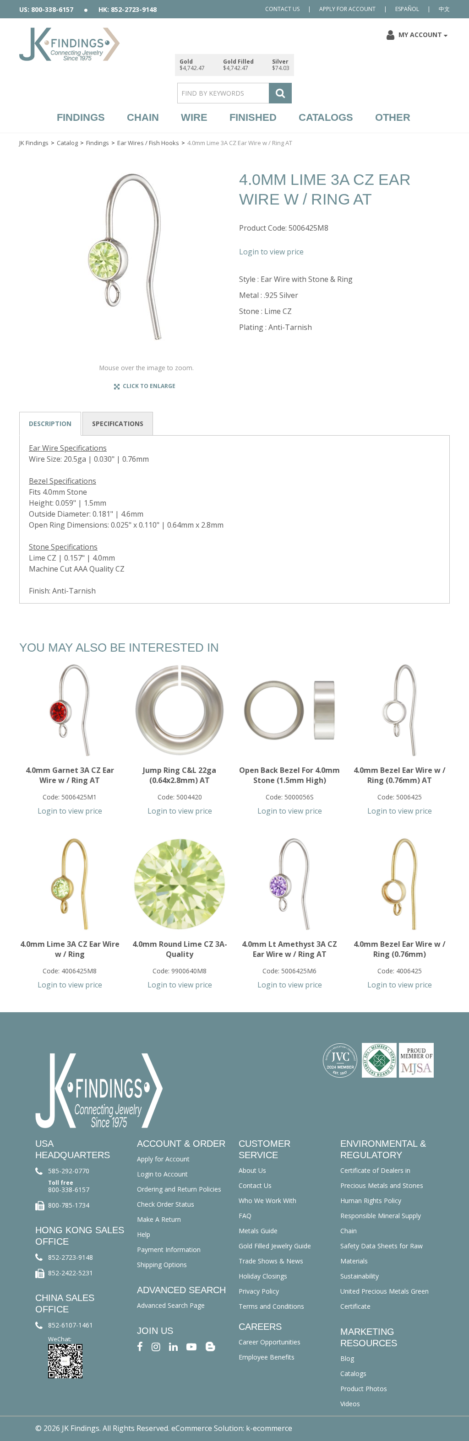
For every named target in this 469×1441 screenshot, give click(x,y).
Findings (81, 117)
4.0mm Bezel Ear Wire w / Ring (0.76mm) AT (400, 775)
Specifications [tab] (117, 423)
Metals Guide (258, 1230)
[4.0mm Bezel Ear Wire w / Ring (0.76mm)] (399, 884)
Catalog (67, 143)
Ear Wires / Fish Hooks (148, 143)
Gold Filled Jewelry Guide (275, 1245)
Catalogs (326, 117)
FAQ (245, 1215)
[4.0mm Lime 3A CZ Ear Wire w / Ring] (69, 884)
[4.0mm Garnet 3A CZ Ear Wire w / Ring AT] (69, 710)
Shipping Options (162, 1264)
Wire (194, 117)
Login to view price (271, 252)
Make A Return (159, 1219)
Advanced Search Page (171, 1305)
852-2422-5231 (70, 1272)
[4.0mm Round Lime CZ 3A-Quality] (179, 884)
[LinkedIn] (173, 1346)
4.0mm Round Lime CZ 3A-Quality (179, 949)
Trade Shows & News (271, 1261)
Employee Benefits (266, 1357)
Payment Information (169, 1249)
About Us (252, 1170)
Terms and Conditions (271, 1306)
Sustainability (359, 1276)
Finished (253, 117)
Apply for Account (347, 9)
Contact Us (282, 9)
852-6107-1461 (70, 1325)
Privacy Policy (259, 1291)
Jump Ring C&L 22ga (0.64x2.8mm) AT (179, 775)
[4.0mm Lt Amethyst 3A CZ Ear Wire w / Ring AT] (289, 884)
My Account (420, 34)
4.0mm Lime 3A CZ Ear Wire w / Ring (70, 949)
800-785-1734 (68, 1205)
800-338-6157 (68, 1189)
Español (407, 9)
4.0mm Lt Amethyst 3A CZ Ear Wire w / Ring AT (289, 949)
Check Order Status (165, 1204)
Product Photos (363, 1388)
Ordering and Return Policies (179, 1189)
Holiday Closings (263, 1276)
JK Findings (34, 143)
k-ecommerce (269, 1428)
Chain (143, 117)
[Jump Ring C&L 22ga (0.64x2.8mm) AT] (179, 710)
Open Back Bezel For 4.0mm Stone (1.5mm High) (289, 775)
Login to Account (162, 1174)
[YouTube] (191, 1346)
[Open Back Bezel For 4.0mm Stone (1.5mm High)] (289, 710)
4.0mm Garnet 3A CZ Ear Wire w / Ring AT (70, 775)
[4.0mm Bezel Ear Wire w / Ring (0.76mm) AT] (399, 710)
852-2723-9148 (70, 1257)
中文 (444, 9)
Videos (350, 1403)
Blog (347, 1358)
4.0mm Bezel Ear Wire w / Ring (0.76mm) (400, 949)
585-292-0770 (68, 1170)
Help (143, 1234)
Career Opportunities (269, 1342)
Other (392, 117)
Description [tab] (50, 423)
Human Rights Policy (370, 1200)
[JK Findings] (69, 44)
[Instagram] (156, 1346)
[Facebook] (140, 1346)
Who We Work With (267, 1200)
